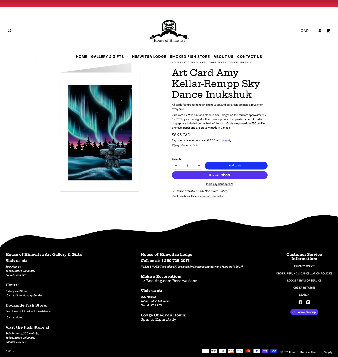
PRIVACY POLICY (304, 266)
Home (175, 62)
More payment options (219, 184)
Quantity (176, 159)
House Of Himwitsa (299, 352)
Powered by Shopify (321, 352)
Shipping (175, 145)
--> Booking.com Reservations (169, 281)
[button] (9, 30)
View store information (212, 196)
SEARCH (304, 294)
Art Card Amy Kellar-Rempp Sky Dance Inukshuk (217, 62)
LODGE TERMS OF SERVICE (304, 280)
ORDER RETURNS (304, 287)
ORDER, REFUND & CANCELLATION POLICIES (304, 273)
